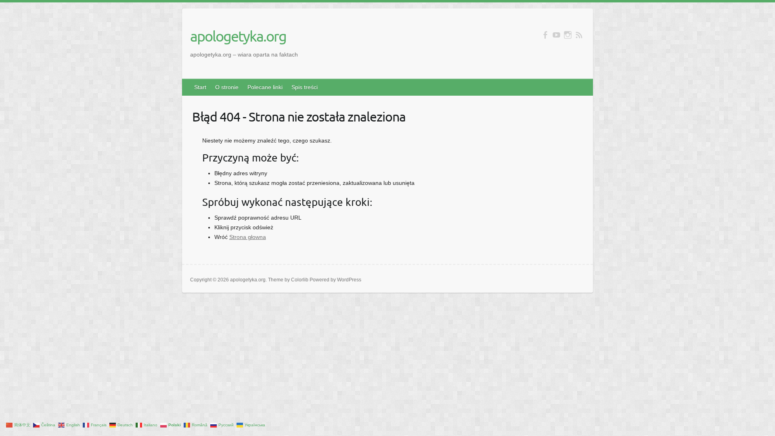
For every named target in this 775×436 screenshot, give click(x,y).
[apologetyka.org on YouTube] (556, 35)
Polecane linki (265, 87)
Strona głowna (247, 237)
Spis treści (304, 87)
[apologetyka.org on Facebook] (545, 35)
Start (200, 87)
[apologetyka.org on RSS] (579, 35)
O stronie (227, 87)
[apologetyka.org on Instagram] (567, 35)
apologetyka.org (238, 35)
